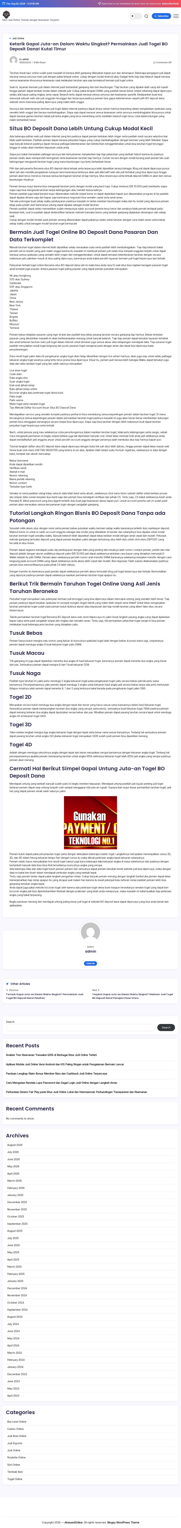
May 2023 (13, 1388)
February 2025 (16, 1274)
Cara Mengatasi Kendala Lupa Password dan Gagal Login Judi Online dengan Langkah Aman (61, 1082)
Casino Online (15, 1429)
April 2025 (13, 1259)
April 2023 (13, 1395)
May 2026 (13, 1166)
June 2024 (13, 1331)
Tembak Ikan (15, 1471)
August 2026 (14, 1145)
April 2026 (13, 1173)
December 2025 (17, 1202)
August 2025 (14, 1230)
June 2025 (13, 1245)
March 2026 (14, 1180)
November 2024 (17, 1295)
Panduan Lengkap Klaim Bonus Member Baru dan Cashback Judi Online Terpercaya (56, 1073)
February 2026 (16, 1188)
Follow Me (91, 963)
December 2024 (17, 1288)
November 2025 (17, 1209)
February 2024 (16, 1359)
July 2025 (13, 1238)
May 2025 (13, 1252)
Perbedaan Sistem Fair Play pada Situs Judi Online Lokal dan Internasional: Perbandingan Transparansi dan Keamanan (76, 1092)
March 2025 (14, 1266)
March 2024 (14, 1352)
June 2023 (13, 1381)
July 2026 (13, 1152)
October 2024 (15, 1302)
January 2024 (15, 1367)
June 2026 (13, 1159)
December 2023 (17, 1374)
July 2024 (13, 1324)
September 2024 (17, 1309)
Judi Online (13, 1450)
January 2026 (15, 1195)
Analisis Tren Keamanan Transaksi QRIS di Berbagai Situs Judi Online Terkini (51, 1055)
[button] (135, 16)
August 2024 (14, 1316)
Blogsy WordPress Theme (123, 1522)
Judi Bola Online (16, 1436)
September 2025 (17, 1223)
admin (25, 59)
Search (10, 1021)
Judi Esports (14, 1443)
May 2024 (13, 1338)
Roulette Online (16, 1457)
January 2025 (15, 1281)
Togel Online (14, 1479)
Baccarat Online (16, 1421)
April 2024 (13, 1345)
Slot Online (13, 1464)
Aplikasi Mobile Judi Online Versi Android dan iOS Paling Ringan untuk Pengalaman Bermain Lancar (65, 1064)
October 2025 (15, 1216)
